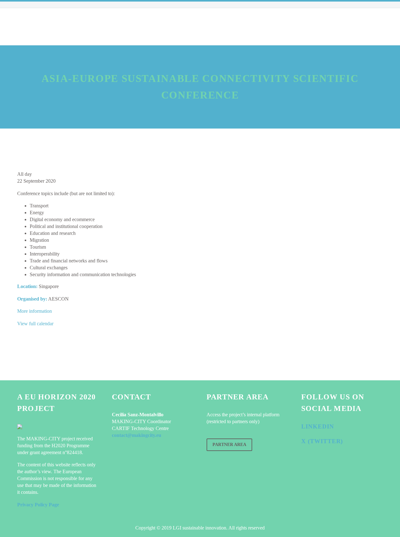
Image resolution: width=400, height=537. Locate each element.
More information (34, 311)
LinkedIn (317, 426)
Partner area (229, 444)
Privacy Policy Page (38, 504)
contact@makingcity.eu (136, 435)
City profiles (121, 27)
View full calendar (35, 323)
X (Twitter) (322, 441)
